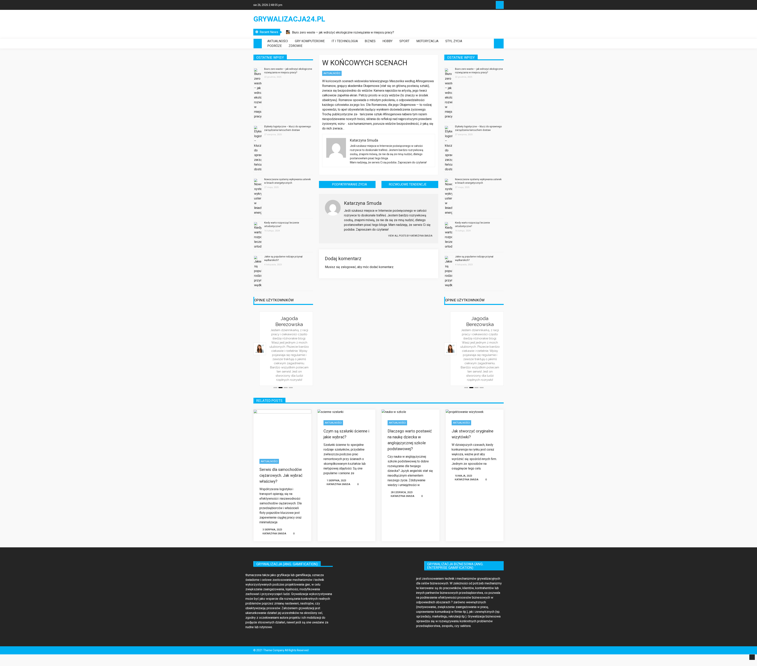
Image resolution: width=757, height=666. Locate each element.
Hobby (387, 41)
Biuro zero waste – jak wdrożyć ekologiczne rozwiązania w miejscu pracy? (343, 32)
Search (500, 5)
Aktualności (277, 41)
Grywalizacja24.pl (289, 19)
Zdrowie (295, 46)
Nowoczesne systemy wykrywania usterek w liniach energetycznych (287, 181)
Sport (404, 41)
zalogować (348, 267)
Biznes (370, 41)
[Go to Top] (752, 657)
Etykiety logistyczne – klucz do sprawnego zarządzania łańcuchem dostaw (287, 128)
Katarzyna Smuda (274, 533)
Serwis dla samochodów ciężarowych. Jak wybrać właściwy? (280, 475)
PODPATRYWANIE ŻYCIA (349, 184)
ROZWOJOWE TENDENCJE (407, 184)
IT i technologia (345, 41)
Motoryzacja (427, 41)
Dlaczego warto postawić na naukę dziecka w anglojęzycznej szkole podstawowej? (410, 440)
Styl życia (453, 41)
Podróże (274, 46)
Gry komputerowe (310, 41)
